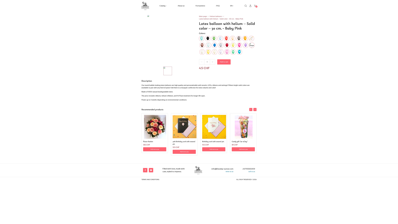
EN (231, 6)
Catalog (162, 6)
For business (200, 6)
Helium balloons (216, 16)
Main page (203, 16)
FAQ (218, 6)
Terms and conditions (150, 179)
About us (181, 6)
